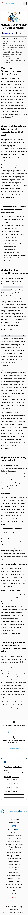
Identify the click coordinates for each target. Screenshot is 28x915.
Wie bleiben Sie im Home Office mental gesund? (13, 51)
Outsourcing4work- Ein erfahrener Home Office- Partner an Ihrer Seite (14, 61)
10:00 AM (15, 779)
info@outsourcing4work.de (14, 732)
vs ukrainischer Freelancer (14, 841)
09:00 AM (7, 779)
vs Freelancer (14, 833)
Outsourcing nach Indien (14, 884)
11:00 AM (7, 783)
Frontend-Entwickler (14, 878)
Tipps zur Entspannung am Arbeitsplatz (12, 55)
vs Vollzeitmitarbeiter (14, 847)
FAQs (14, 893)
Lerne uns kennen (14, 819)
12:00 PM (15, 783)
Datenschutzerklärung (14, 907)
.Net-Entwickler (14, 870)
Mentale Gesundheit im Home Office (13, 42)
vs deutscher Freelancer (14, 836)
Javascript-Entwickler (14, 859)
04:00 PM (15, 791)
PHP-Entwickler (14, 861)
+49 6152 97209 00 (14, 749)
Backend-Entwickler (14, 864)
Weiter (14, 796)
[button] (25, 3)
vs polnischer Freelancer (14, 838)
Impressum (14, 910)
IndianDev (14, 829)
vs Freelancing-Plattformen (14, 844)
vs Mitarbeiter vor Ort (14, 850)
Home (14, 904)
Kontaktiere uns (14, 822)
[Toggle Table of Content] (24, 38)
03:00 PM (7, 791)
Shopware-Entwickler (14, 875)
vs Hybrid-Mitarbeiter (14, 853)
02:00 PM (15, 787)
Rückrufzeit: (8, 776)
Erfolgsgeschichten (14, 887)
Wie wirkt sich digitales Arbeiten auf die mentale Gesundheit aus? (14, 47)
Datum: (6, 770)
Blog (14, 890)
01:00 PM (7, 787)
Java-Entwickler (14, 873)
